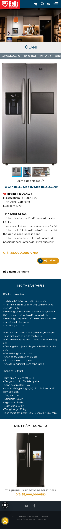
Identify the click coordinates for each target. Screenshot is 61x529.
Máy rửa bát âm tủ (11, 56)
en (48, 4)
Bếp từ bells (30, 56)
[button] (58, 112)
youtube (26, 506)
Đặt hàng (49, 260)
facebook (34, 506)
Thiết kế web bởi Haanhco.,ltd (31, 520)
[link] (30, 465)
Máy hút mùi (45, 56)
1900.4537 (5, 520)
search (42, 4)
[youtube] (5, 505)
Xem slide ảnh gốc (29, 180)
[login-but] (30, 4)
